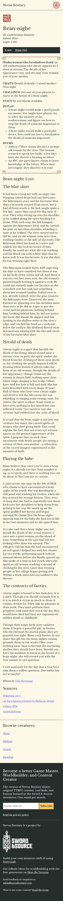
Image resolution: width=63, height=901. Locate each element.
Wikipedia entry (12, 695)
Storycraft (9, 861)
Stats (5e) (21, 50)
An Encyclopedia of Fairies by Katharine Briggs (28, 701)
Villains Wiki (10, 706)
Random (8, 757)
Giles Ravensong (24, 681)
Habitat (7, 741)
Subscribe (46, 806)
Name (6, 733)
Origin (7, 749)
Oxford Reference (12, 711)
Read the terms (40, 890)
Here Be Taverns (37, 872)
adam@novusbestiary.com (17, 883)
